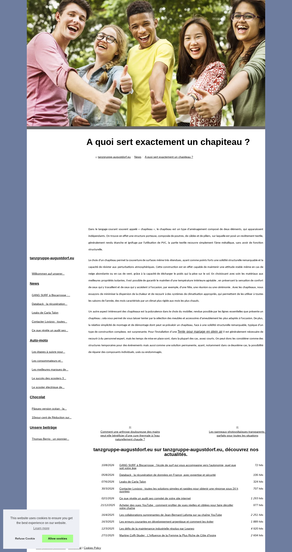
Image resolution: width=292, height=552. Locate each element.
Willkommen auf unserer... (48, 273)
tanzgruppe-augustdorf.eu (114, 156)
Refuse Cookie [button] (25, 538)
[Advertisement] (175, 190)
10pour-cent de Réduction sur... (52, 417)
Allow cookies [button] (57, 538)
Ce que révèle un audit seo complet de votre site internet (155, 498)
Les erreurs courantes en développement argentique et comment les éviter (166, 521)
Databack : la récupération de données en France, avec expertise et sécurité (167, 474)
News (137, 156)
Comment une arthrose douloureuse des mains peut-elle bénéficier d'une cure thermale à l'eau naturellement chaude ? (130, 435)
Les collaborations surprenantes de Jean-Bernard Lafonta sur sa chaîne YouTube (170, 514)
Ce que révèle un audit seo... (50, 330)
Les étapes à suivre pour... (48, 351)
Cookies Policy (92, 547)
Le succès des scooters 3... (49, 378)
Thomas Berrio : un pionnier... (50, 438)
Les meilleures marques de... (50, 369)
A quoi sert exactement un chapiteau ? (169, 156)
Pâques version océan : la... (49, 408)
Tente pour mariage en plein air (200, 331)
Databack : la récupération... (49, 303)
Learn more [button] (41, 528)
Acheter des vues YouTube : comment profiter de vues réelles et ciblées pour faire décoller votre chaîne (176, 506)
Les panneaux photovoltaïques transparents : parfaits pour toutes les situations (237, 433)
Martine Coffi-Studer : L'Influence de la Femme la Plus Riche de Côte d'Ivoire (167, 535)
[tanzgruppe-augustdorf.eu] (146, 64)
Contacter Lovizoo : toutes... (49, 321)
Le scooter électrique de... (48, 387)
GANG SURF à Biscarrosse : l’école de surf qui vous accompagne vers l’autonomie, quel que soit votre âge (177, 466)
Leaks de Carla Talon (132, 481)
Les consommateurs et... (47, 360)
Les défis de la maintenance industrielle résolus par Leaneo (156, 528)
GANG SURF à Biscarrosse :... (51, 295)
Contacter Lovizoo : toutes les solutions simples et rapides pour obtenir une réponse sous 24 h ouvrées (178, 490)
